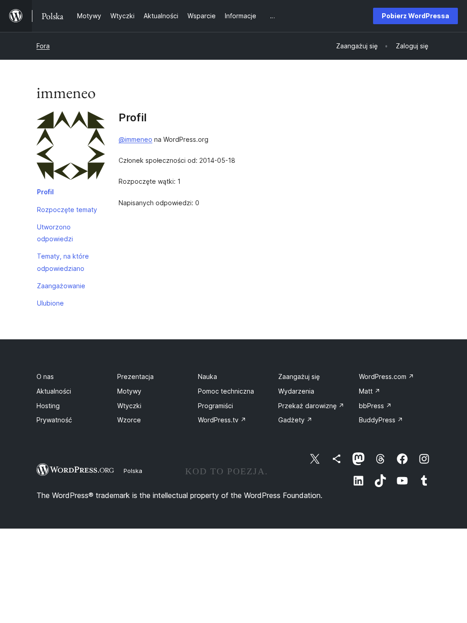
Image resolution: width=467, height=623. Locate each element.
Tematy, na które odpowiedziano (63, 262)
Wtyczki (129, 406)
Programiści (215, 406)
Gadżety (295, 420)
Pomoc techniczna (226, 391)
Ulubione (50, 303)
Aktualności (53, 391)
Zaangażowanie (61, 286)
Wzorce (129, 420)
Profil (45, 192)
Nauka (207, 376)
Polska (133, 470)
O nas (45, 376)
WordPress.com (386, 376)
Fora (43, 46)
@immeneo (135, 139)
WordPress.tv (222, 420)
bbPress (375, 406)
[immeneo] (70, 147)
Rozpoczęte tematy (67, 209)
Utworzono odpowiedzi (55, 233)
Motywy (129, 391)
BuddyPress (381, 420)
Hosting (48, 406)
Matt (369, 391)
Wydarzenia (296, 391)
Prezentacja (135, 376)
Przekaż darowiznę (311, 406)
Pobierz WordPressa (415, 16)
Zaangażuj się (299, 376)
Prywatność (54, 420)
